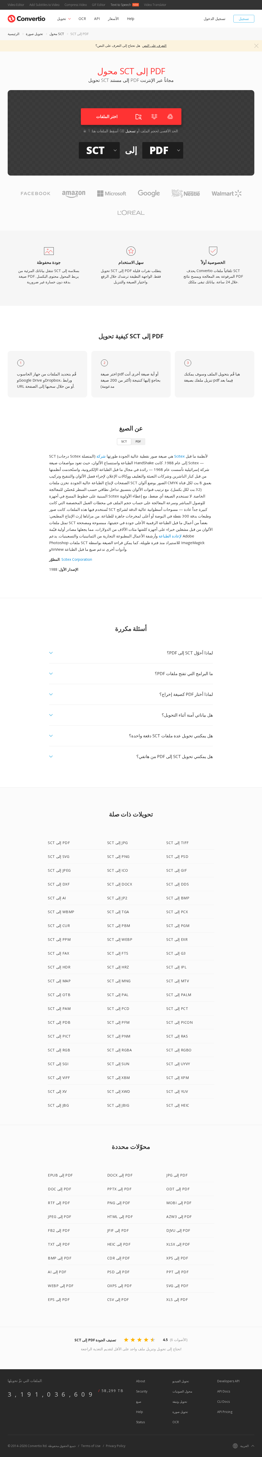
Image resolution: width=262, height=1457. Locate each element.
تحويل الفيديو (180, 1381)
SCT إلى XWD (118, 1091)
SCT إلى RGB (59, 1050)
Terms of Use (91, 1446)
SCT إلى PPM (59, 939)
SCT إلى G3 (176, 953)
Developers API (228, 1381)
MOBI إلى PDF (179, 1202)
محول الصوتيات (182, 1391)
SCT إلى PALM (178, 994)
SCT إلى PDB (59, 1022)
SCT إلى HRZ (118, 967)
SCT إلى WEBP (120, 939)
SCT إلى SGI (58, 1063)
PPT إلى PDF (177, 1271)
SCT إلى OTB (59, 994)
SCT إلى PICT (59, 1036)
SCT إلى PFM (118, 1022)
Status (140, 1422)
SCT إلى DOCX (119, 884)
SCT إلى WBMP (61, 911)
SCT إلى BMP (177, 897)
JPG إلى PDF (177, 1175)
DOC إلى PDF (59, 1188)
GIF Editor (98, 5)
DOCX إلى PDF (120, 1175)
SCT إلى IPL (176, 967)
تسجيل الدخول (214, 18)
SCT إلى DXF (59, 884)
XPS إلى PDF (177, 1258)
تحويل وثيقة (179, 1401)
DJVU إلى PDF (178, 1230)
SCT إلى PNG (118, 856)
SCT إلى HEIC (177, 1105)
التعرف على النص (154, 45)
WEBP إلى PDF (61, 1285)
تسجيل (244, 18)
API (97, 18)
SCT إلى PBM (118, 925)
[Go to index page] (26, 17)
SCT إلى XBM (118, 1077)
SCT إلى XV (57, 1091)
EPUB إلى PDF (60, 1175)
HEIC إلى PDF (119, 1244)
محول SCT (56, 33)
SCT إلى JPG (117, 842)
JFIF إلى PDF (118, 1230)
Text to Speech (121, 5)
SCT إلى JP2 (117, 897)
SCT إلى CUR (59, 925)
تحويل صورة (34, 33)
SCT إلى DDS (177, 884)
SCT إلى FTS (117, 953)
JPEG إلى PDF (59, 1216)
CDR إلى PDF (118, 1258)
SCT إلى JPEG (59, 870)
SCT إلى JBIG (118, 1105)
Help (130, 18)
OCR (82, 18)
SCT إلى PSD (177, 856)
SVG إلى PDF (177, 1285)
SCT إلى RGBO (179, 1050)
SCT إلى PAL (118, 994)
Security (141, 1391)
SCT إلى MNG (119, 980)
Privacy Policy (115, 1446)
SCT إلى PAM (59, 1008)
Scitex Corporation (76, 559)
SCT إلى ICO (117, 870)
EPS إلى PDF (59, 1299)
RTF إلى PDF (59, 1202)
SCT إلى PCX (177, 911)
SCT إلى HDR (59, 967)
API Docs (223, 1391)
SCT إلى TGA (118, 911)
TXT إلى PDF (59, 1244)
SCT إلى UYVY (178, 1063)
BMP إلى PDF (59, 1258)
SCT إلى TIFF (177, 842)
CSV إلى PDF (118, 1299)
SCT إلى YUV (177, 1091)
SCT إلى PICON (179, 1022)
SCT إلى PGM (177, 925)
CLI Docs (223, 1401)
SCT (124, 441)
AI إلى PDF (57, 1271)
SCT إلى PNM (118, 1036)
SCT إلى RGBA (119, 1050)
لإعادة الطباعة (170, 535)
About (140, 1381)
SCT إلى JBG (58, 1105)
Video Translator (155, 5)
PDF (138, 441)
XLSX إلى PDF (178, 1244)
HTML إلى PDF (120, 1216)
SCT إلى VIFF (59, 1077)
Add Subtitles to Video (44, 5)
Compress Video (75, 5)
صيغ (138, 1401)
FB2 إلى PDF (59, 1230)
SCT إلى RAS (177, 1036)
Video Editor (16, 5)
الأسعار (113, 18)
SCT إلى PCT (177, 1008)
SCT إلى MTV (177, 980)
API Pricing (224, 1412)
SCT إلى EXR (177, 939)
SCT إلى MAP (59, 980)
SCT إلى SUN (118, 1063)
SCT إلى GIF (176, 870)
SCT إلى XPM (177, 1077)
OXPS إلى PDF (119, 1285)
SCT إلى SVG (58, 856)
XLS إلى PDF (177, 1299)
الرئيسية (13, 33)
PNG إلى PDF (118, 1202)
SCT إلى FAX (58, 953)
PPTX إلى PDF (119, 1188)
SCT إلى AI (57, 897)
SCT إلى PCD (118, 1008)
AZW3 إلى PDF (179, 1216)
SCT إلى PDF (59, 842)
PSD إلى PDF (118, 1271)
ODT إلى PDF (178, 1188)
